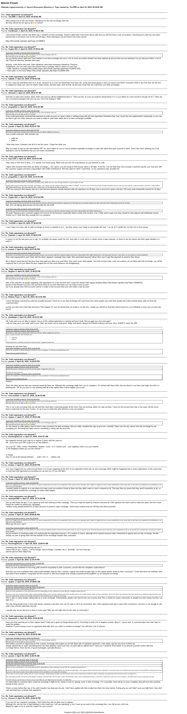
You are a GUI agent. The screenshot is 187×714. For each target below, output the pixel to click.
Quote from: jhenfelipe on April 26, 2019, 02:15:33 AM (23, 365)
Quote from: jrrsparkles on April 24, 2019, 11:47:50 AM (23, 201)
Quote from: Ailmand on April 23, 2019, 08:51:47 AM (22, 130)
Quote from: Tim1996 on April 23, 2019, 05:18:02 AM (22, 53)
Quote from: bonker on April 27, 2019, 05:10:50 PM (22, 483)
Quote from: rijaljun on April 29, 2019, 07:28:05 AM (22, 659)
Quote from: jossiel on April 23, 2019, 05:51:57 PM (22, 329)
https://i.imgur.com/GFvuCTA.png (16, 353)
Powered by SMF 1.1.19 (72, 712)
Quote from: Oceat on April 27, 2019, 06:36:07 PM (22, 528)
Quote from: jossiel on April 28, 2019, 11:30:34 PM (22, 585)
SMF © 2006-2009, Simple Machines (92, 712)
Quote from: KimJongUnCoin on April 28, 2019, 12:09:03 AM (25, 563)
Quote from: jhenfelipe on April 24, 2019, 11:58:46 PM (23, 348)
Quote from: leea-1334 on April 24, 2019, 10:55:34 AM (23, 180)
